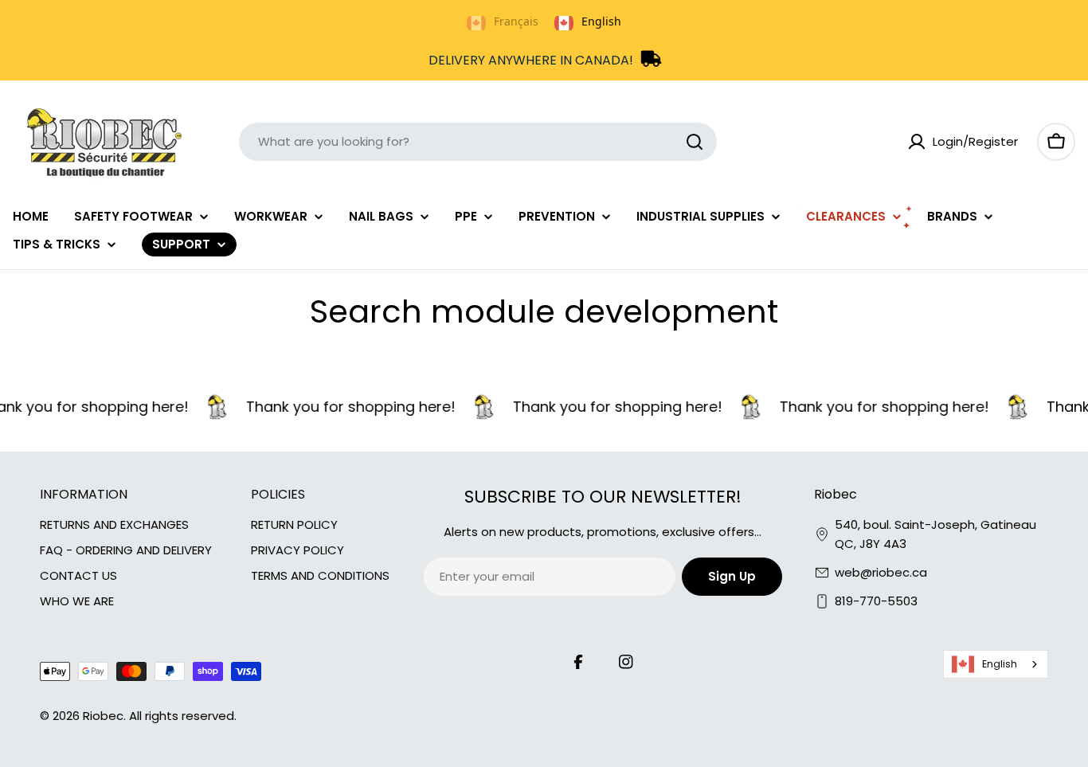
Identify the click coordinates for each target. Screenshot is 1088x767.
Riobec (103, 715)
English (999, 664)
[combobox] (478, 142)
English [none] (601, 21)
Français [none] (516, 21)
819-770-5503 (876, 601)
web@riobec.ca (881, 572)
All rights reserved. (183, 715)
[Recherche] (694, 141)
